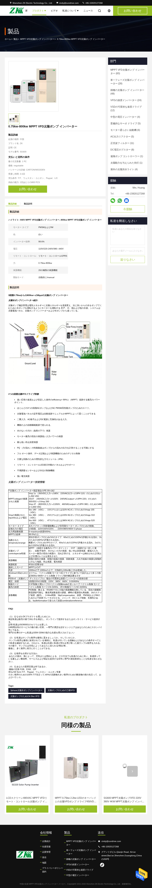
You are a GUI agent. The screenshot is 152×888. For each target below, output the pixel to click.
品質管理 (46, 852)
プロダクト (38, 10)
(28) (127, 82)
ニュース (88, 10)
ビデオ (54, 10)
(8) (122, 149)
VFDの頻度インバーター (77, 864)
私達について (69, 10)
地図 (44, 862)
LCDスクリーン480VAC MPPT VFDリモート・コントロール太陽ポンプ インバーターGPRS (26, 800)
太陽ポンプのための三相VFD (61, 690)
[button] (19, 771)
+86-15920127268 (94, 3)
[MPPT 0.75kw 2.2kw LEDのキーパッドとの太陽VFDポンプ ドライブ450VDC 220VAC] (76, 766)
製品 (16, 39)
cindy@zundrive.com (69, 3)
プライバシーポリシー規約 (52, 870)
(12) (126, 109)
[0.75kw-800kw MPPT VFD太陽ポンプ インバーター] (33, 86)
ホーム (8, 39)
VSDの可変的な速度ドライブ (79, 870)
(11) (122, 143)
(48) (127, 92)
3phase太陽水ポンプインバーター (26, 690)
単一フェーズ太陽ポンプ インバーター (81, 852)
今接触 (127, 209)
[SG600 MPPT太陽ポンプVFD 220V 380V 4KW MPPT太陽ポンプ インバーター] (125, 766)
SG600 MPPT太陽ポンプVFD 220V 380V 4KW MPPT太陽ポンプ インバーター (124, 800)
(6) (125, 130)
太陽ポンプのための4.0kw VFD (24, 696)
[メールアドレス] (126, 201)
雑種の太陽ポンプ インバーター (81, 859)
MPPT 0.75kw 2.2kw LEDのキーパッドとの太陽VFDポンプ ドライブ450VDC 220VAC (75, 800)
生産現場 (46, 846)
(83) (127, 72)
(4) (125, 117)
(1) (126, 156)
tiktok (102, 865)
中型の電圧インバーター (77, 875)
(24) (125, 100)
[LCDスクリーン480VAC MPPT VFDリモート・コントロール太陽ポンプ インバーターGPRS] (27, 766)
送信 (44, 857)
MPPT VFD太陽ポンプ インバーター (37, 39)
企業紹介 (46, 841)
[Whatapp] (120, 201)
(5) (125, 123)
